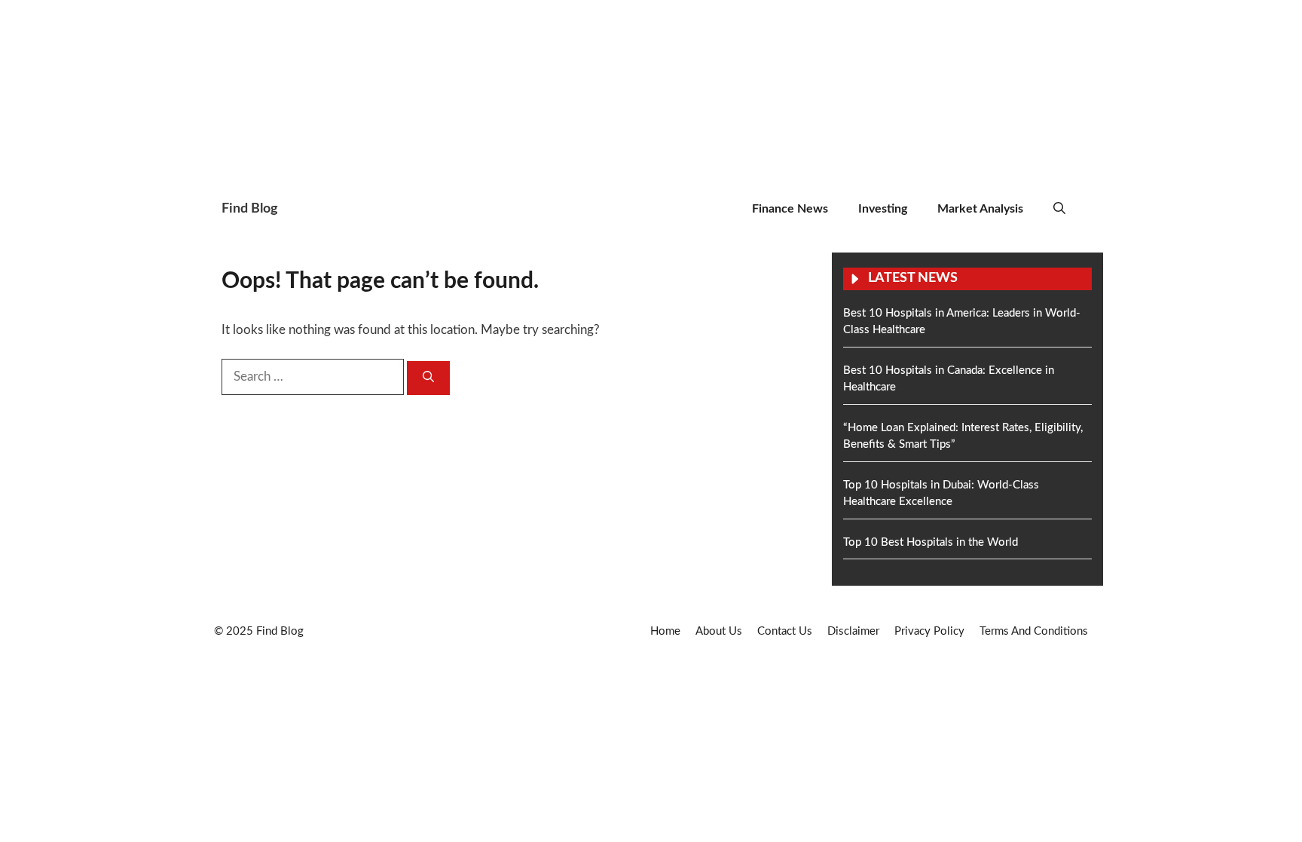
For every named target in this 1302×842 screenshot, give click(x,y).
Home (665, 631)
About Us (718, 631)
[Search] (428, 378)
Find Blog (250, 209)
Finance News (790, 209)
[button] (1059, 209)
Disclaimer (853, 631)
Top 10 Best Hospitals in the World (930, 542)
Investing (882, 209)
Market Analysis (980, 209)
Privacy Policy (929, 631)
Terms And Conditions (1034, 631)
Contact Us (784, 631)
